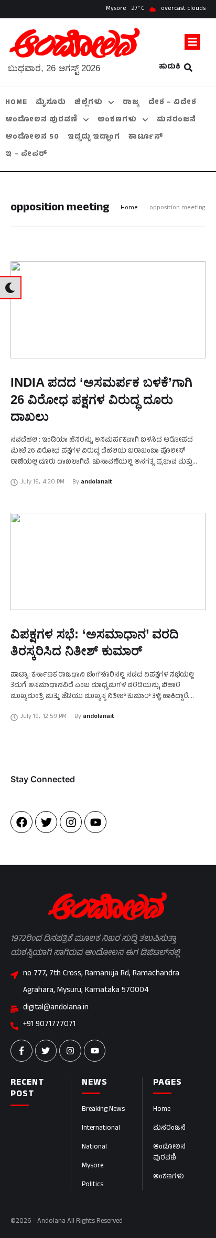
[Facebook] (21, 822)
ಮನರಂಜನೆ (169, 1128)
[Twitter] (46, 822)
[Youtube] (95, 822)
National (94, 1147)
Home (129, 208)
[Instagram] (71, 822)
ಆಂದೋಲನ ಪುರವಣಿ (169, 1153)
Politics (92, 1185)
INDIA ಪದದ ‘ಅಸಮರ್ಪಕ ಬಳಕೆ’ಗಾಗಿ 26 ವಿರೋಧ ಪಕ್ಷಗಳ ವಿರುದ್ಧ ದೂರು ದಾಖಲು (101, 399)
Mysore (92, 1166)
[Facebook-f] (21, 1051)
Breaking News (103, 1110)
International (101, 1128)
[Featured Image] (108, 309)
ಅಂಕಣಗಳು (168, 1177)
